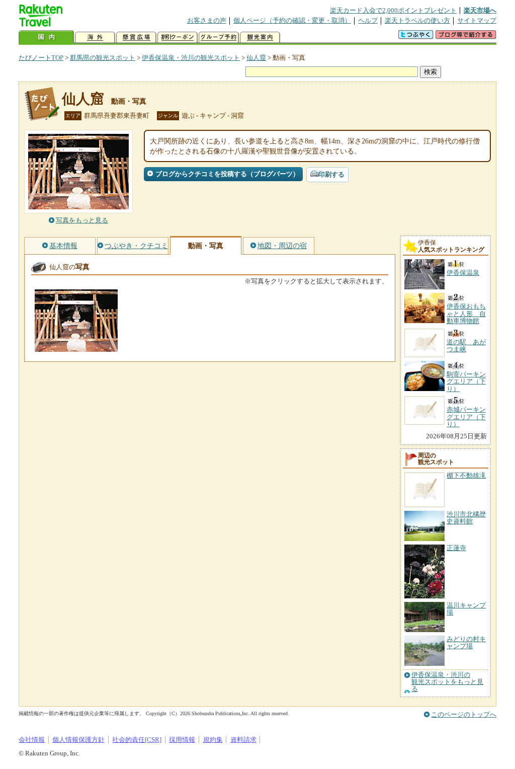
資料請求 (243, 739)
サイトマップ (476, 20)
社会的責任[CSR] (136, 739)
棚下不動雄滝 (466, 475)
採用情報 (182, 739)
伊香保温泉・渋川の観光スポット (191, 57)
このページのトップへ (463, 714)
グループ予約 (219, 37)
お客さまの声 (206, 20)
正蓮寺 (456, 548)
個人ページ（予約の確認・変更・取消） (292, 20)
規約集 (213, 739)
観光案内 (260, 37)
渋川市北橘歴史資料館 (466, 517)
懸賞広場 (136, 37)
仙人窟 (256, 57)
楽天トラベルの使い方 (417, 20)
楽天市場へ (480, 10)
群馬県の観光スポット (102, 57)
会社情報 (32, 739)
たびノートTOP (41, 57)
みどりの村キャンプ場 (466, 642)
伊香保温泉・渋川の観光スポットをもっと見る (447, 682)
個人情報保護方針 (78, 739)
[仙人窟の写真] (76, 347)
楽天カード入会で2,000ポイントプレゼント (393, 10)
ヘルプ (368, 20)
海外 (95, 37)
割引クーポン (177, 37)
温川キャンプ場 (466, 608)
